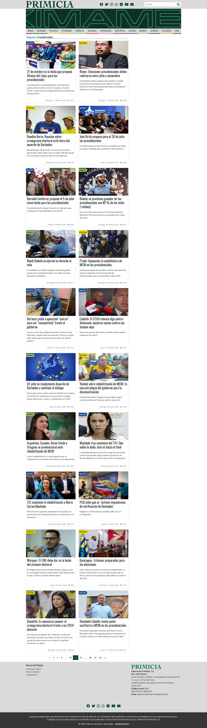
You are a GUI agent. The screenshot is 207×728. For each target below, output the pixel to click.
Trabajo (79, 31)
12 (81, 657)
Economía (67, 31)
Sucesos (92, 31)
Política (53, 31)
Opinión (154, 31)
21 (95, 657)
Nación (132, 31)
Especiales (105, 31)
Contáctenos (31, 674)
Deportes (120, 31)
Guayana (41, 31)
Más (177, 31)
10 (70, 657)
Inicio (30, 31)
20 (90, 657)
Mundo (143, 31)
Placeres (166, 31)
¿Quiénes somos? (33, 669)
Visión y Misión (32, 672)
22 (100, 657)
